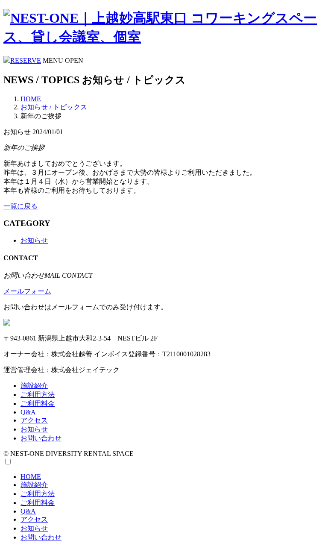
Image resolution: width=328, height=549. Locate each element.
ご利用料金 (37, 403)
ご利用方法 (37, 394)
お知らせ (34, 240)
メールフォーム (27, 291)
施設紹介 (34, 385)
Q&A (28, 412)
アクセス (34, 420)
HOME (30, 99)
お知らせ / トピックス (53, 107)
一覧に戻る (20, 206)
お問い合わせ (41, 438)
